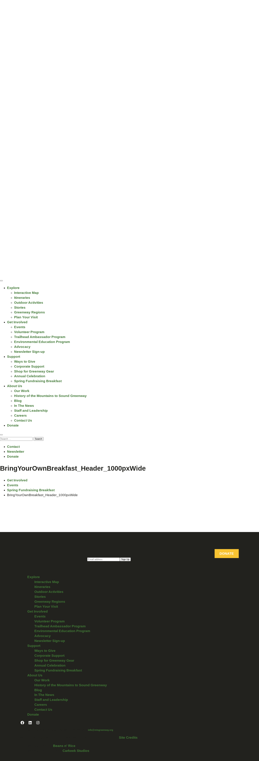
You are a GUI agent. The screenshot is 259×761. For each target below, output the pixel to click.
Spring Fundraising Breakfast (38, 381)
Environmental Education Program (42, 342)
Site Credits (128, 737)
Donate (13, 425)
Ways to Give (24, 361)
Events (19, 327)
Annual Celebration (29, 376)
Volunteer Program (29, 332)
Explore (13, 288)
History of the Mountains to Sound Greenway (50, 396)
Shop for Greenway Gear (34, 371)
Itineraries (22, 298)
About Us (14, 386)
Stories (20, 307)
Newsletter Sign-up (29, 352)
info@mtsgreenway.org (100, 730)
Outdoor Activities (28, 302)
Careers (20, 415)
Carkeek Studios (76, 751)
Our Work (21, 391)
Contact (13, 446)
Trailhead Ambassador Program (39, 337)
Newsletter (15, 451)
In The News (24, 405)
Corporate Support (29, 366)
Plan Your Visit (26, 317)
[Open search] (1, 434)
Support (13, 356)
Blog (18, 401)
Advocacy (22, 347)
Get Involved (17, 322)
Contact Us (23, 420)
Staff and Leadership (31, 410)
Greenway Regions (29, 312)
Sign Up (125, 559)
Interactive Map (26, 293)
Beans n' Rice (64, 746)
